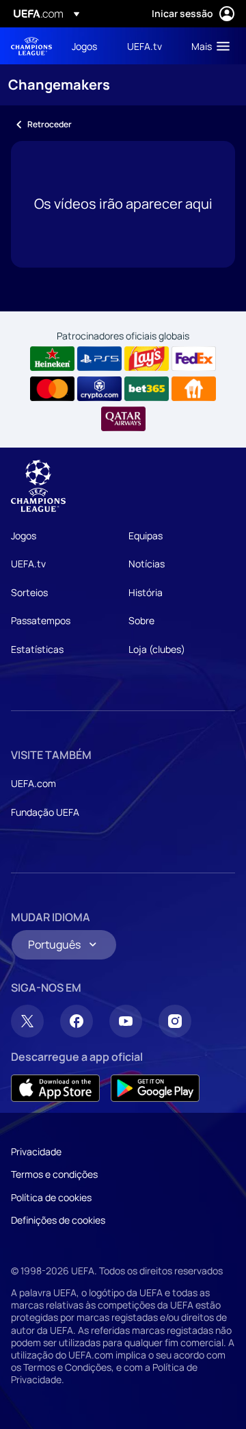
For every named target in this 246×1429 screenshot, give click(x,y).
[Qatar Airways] (123, 419)
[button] (207, 46)
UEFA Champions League (31, 46)
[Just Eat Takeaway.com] (194, 388)
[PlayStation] (99, 358)
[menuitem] (88, 46)
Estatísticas (37, 649)
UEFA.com (33, 783)
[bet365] (146, 388)
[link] (84, 46)
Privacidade (36, 1151)
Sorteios (29, 592)
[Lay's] (146, 358)
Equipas (145, 535)
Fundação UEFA (45, 812)
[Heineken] (52, 358)
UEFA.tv (28, 563)
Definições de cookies (58, 1219)
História (145, 592)
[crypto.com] (99, 388)
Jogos (23, 535)
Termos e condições (54, 1174)
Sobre (141, 620)
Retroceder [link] (49, 124)
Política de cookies (51, 1197)
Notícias (146, 563)
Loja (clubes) (156, 649)
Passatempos (40, 620)
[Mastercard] (52, 388)
